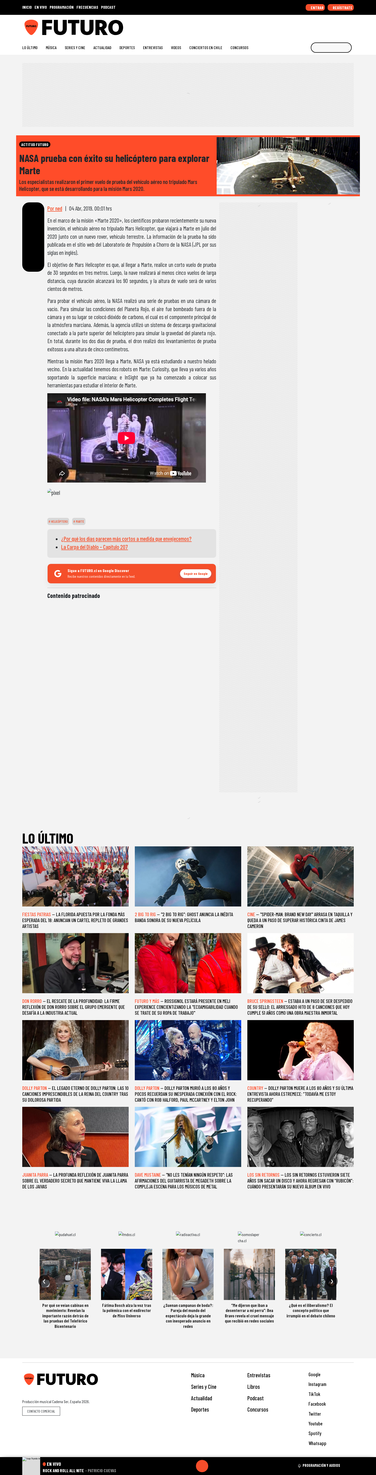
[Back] (177, 1466)
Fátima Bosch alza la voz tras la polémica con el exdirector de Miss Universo (126, 1310)
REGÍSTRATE (342, 7)
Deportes (127, 47)
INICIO (27, 7)
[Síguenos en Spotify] (343, 25)
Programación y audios (321, 1465)
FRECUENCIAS (87, 7)
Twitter (314, 1414)
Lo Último (30, 47)
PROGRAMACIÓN (62, 7)
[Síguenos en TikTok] (310, 25)
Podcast (255, 1398)
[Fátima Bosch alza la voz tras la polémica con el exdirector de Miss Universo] (126, 1274)
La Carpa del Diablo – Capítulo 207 (94, 546)
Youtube (315, 1423)
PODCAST (108, 7)
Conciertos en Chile (205, 47)
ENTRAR (317, 7)
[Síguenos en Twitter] (326, 25)
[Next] (226, 1466)
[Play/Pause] (202, 1466)
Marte (79, 521)
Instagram (316, 1384)
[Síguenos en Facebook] (318, 25)
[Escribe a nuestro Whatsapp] (351, 25)
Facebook (316, 1404)
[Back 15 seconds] (190, 1466)
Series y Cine (75, 47)
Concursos (239, 47)
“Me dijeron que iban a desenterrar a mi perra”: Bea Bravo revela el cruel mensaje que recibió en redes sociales (249, 1313)
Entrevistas (153, 47)
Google (313, 1374)
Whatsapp (316, 1443)
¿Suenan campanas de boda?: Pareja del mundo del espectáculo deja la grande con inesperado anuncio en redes (188, 1316)
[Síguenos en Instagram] (302, 25)
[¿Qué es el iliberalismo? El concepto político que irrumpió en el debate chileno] (310, 1274)
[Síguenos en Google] (294, 25)
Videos (176, 47)
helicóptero (59, 521)
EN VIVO (41, 7)
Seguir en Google (196, 573)
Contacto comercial (41, 1411)
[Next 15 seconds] (214, 1466)
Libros (253, 1386)
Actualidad (102, 47)
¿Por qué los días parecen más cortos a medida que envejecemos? (126, 538)
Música (51, 47)
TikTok (313, 1394)
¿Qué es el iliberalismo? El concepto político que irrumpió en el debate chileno (310, 1310)
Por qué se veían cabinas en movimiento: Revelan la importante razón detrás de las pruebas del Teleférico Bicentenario (65, 1316)
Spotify (314, 1433)
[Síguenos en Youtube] (335, 25)
